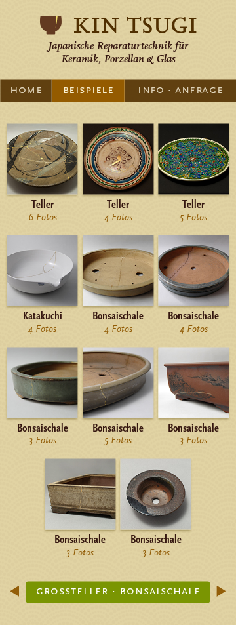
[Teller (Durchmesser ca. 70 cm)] (42, 191)
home (26, 89)
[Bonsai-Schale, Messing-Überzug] (118, 304)
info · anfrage (180, 89)
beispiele (88, 89)
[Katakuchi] (42, 304)
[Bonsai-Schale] (80, 527)
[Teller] (118, 191)
